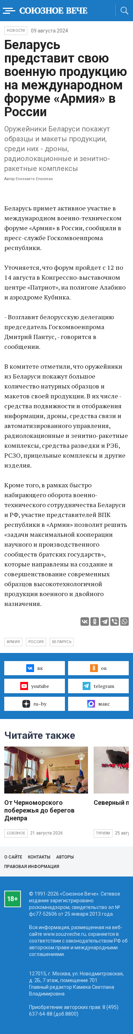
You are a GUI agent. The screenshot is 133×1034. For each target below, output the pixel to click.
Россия (36, 642)
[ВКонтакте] (85, 621)
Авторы (65, 857)
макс (104, 703)
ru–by (39, 703)
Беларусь (61, 642)
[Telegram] (104, 621)
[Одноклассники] (94, 621)
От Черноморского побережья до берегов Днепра (39, 810)
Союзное (16, 833)
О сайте (13, 857)
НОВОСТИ (16, 30)
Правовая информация (31, 866)
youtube (40, 686)
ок (104, 668)
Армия (13, 642)
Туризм (103, 833)
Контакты (39, 857)
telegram (104, 686)
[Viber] (114, 621)
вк (40, 668)
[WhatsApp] (124, 621)
